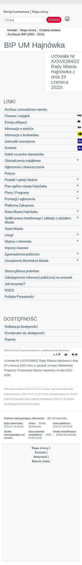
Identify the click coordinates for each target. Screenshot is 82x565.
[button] (79, 115)
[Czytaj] (74, 354)
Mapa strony (40, 11)
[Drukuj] (65, 354)
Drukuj (67, 18)
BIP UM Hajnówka (34, 45)
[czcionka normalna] (57, 354)
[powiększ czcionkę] (59, 354)
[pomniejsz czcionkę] (54, 354)
